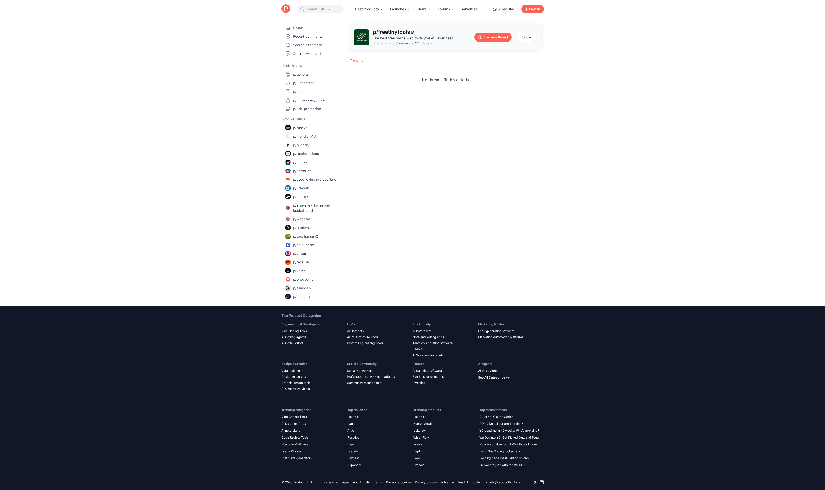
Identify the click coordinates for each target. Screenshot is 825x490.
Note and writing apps (428, 337)
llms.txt (463, 482)
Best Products (367, 9)
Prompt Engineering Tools (365, 343)
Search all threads (307, 45)
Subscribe (505, 9)
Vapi (350, 444)
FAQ (368, 482)
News (422, 9)
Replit (417, 451)
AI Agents (485, 364)
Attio (350, 430)
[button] (359, 60)
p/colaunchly (303, 245)
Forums (444, 9)
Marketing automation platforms (500, 337)
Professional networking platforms (371, 376)
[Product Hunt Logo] (285, 9)
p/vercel (299, 271)
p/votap (299, 253)
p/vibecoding (304, 83)
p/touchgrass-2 (305, 236)
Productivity (422, 324)
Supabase (354, 465)
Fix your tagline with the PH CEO (502, 465)
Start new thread (307, 53)
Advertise (469, 9)
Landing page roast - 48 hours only (504, 458)
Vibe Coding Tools (294, 331)
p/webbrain (302, 219)
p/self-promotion (307, 109)
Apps (345, 482)
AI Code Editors (292, 343)
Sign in (534, 9)
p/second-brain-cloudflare (314, 179)
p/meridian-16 (304, 136)
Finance (418, 364)
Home (298, 28)
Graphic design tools (295, 382)
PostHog (353, 437)
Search (418, 349)
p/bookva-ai (303, 228)
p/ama (298, 91)
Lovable (353, 416)
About (357, 482)
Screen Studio (423, 423)
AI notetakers (422, 331)
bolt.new (419, 430)
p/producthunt (305, 279)
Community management (364, 382)
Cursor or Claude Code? (496, 416)
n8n (350, 423)
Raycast (353, 458)
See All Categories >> (494, 377)
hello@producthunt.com (505, 482)
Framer (418, 444)
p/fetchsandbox (306, 153)
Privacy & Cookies (399, 482)
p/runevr (300, 128)
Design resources (293, 376)
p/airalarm (301, 296)
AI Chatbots (355, 331)
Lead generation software (496, 331)
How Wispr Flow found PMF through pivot (508, 444)
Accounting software (427, 370)
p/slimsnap (302, 288)
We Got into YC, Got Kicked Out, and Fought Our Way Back (510, 438)
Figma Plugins (291, 451)
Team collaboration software (433, 343)
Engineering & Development (301, 324)
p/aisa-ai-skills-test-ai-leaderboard (311, 208)
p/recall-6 (301, 262)
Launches (398, 9)
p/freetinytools (391, 32)
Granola (352, 451)
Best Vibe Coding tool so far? (499, 451)
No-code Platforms (294, 444)
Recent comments (307, 36)
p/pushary (301, 145)
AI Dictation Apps (293, 423)
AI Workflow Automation (429, 355)
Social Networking (360, 370)
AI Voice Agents (489, 370)
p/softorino (302, 171)
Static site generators (296, 458)
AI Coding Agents (293, 337)
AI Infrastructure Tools (362, 337)
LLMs (351, 324)
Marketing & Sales (491, 324)
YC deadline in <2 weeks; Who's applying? (509, 430)
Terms (378, 482)
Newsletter (331, 482)
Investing (419, 382)
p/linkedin (301, 188)
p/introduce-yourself (310, 100)
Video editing (290, 370)
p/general (301, 74)
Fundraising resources (428, 376)
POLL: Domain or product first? (501, 423)
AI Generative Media (295, 388)
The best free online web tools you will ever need (413, 38)
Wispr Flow (421, 437)
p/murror (300, 162)
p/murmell (301, 196)
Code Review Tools (294, 437)
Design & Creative (294, 364)
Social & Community (362, 364)
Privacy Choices (426, 482)
